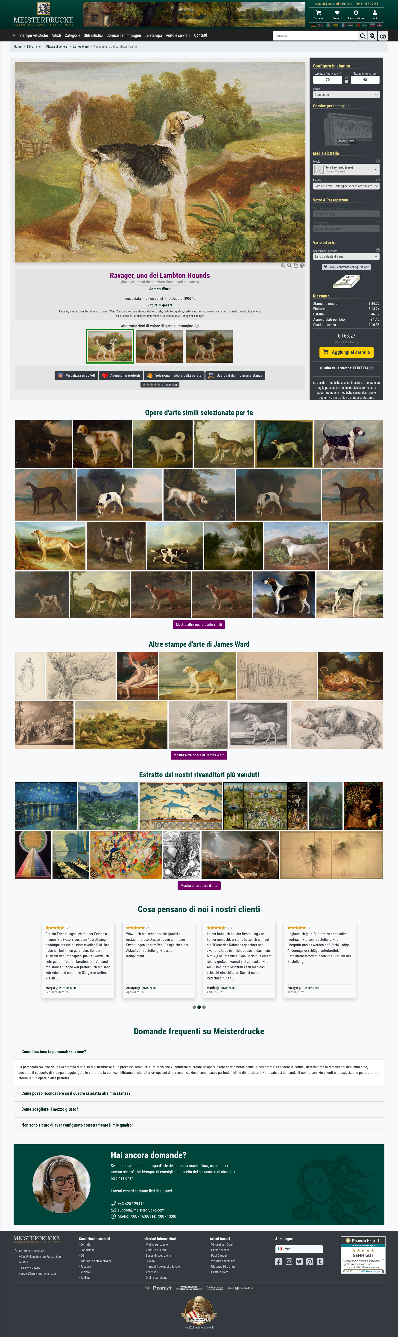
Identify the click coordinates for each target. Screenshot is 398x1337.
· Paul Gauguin (219, 1256)
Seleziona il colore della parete (177, 375)
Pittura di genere (56, 47)
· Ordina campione (155, 1278)
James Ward (81, 47)
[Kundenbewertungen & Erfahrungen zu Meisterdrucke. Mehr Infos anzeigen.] (363, 1255)
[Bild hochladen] (383, 36)
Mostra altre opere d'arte (199, 885)
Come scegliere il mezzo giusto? (49, 1109)
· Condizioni (86, 1250)
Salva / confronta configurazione (348, 267)
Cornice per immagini (123, 35)
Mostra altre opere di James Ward (199, 755)
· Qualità (149, 1261)
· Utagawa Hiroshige (222, 1267)
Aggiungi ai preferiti (124, 375)
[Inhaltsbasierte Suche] (372, 36)
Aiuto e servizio (178, 35)
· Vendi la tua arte (155, 1250)
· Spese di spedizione (157, 1256)
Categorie (72, 35)
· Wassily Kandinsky (222, 1261)
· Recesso (85, 1267)
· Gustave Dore (219, 1272)
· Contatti (85, 1245)
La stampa (153, 35)
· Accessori (151, 1272)
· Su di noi (85, 1278)
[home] (14, 35)
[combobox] (346, 94)
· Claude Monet (219, 1250)
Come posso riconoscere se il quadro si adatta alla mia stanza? (76, 1093)
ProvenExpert (68, 988)
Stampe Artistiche (33, 35)
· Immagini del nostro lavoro (162, 1267)
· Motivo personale (156, 1245)
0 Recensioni (169, 385)
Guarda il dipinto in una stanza (238, 375)
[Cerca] (363, 36)
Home (18, 47)
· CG (81, 1256)
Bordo (316, 89)
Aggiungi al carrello (349, 352)
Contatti (200, 35)
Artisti (56, 35)
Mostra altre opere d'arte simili (199, 624)
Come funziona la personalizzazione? (53, 1051)
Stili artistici (93, 35)
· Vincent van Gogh (222, 1245)
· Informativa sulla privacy (95, 1261)
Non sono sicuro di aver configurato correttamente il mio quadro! (77, 1125)
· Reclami (85, 1272)
